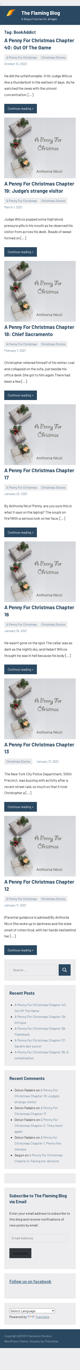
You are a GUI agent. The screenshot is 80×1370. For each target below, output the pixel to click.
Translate (42, 1317)
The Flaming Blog (40, 13)
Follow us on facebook (30, 1281)
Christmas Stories (53, 57)
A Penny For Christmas (21, 57)
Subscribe (20, 1253)
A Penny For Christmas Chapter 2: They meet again (39, 1125)
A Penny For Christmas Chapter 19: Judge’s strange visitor (37, 1096)
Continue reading (19, 108)
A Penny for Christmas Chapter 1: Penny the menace (38, 1143)
